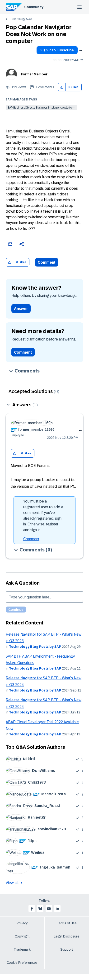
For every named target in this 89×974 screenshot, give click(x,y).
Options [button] (80, 51)
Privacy (22, 923)
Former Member (34, 74)
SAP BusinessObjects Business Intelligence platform (41, 107)
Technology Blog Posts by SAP (35, 647)
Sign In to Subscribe (57, 50)
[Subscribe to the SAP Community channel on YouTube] (49, 909)
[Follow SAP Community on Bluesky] (40, 909)
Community (33, 7)
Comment (47, 262)
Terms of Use (67, 923)
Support (66, 949)
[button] (62, 87)
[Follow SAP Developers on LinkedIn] (57, 909)
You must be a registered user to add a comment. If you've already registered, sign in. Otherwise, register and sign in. (43, 515)
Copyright (22, 936)
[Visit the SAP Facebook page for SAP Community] (32, 909)
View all (12, 883)
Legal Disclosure (67, 936)
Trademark (22, 949)
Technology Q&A (21, 19)
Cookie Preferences (22, 962)
